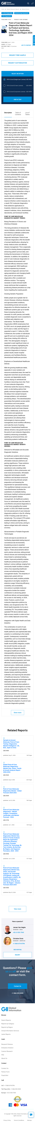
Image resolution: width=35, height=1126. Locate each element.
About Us (4, 1058)
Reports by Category (7, 1024)
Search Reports (6, 1020)
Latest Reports (6, 1034)
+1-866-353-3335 (17, 993)
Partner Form (5, 1072)
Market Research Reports (13, 9)
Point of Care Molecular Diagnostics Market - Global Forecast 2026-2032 (12, 791)
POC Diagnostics (6, 16)
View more (17, 909)
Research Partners (7, 1044)
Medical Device (25, 9)
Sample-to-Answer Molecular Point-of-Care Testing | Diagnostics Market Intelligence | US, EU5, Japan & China (11, 744)
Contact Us (17, 986)
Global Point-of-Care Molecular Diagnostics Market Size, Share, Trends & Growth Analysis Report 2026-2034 (12, 768)
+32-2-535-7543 (18, 932)
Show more (17, 713)
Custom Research (7, 1051)
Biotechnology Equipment (21, 13)
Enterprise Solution (7, 1048)
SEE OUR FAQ (17, 949)
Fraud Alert (4, 1075)
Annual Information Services (10, 1031)
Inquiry (17, 955)
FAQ (2, 1055)
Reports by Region (7, 1027)
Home (3, 9)
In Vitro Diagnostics (7, 13)
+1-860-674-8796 (19, 943)
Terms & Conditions (19, 1120)
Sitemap (29, 1120)
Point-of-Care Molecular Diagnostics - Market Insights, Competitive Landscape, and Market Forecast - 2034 (11, 813)
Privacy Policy (7, 1120)
